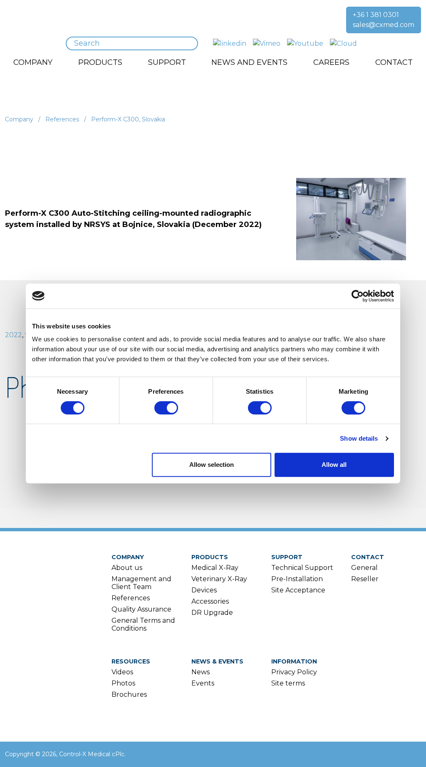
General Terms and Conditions (143, 624)
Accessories (210, 601)
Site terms (288, 683)
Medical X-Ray (214, 568)
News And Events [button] (249, 62)
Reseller (365, 579)
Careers (331, 62)
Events (202, 683)
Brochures (129, 694)
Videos (122, 672)
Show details (359, 438)
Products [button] (100, 62)
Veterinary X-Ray (219, 579)
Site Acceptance (298, 590)
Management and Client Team (141, 583)
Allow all (334, 464)
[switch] (166, 407)
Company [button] (32, 62)
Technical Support (302, 568)
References (62, 119)
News (200, 672)
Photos (123, 683)
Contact (367, 557)
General (364, 568)
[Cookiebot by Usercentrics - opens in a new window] (357, 296)
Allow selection (211, 464)
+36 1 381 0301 (376, 15)
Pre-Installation (297, 579)
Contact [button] (394, 62)
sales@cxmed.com (383, 25)
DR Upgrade (212, 613)
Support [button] (167, 62)
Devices (204, 590)
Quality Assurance (141, 609)
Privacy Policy (294, 672)
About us (126, 568)
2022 (13, 335)
